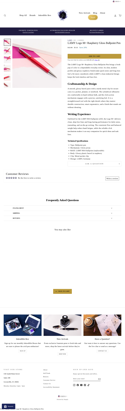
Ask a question (94, 164)
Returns (46, 377)
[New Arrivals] (62, 325)
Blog (95, 13)
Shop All (23, 15)
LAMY (70, 40)
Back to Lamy (64, 291)
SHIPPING (16, 213)
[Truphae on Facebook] (78, 385)
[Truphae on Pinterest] (85, 385)
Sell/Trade (46, 373)
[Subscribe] (99, 378)
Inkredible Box (44, 15)
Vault (93, 17)
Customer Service (49, 380)
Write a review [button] (112, 178)
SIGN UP (22, 351)
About (102, 13)
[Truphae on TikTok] (88, 385)
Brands (33, 15)
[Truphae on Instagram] (74, 385)
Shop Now (62, 354)
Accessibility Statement (51, 387)
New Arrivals (84, 13)
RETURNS (16, 218)
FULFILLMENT (18, 208)
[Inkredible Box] (23, 325)
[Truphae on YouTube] (81, 385)
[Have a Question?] (102, 325)
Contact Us (102, 351)
